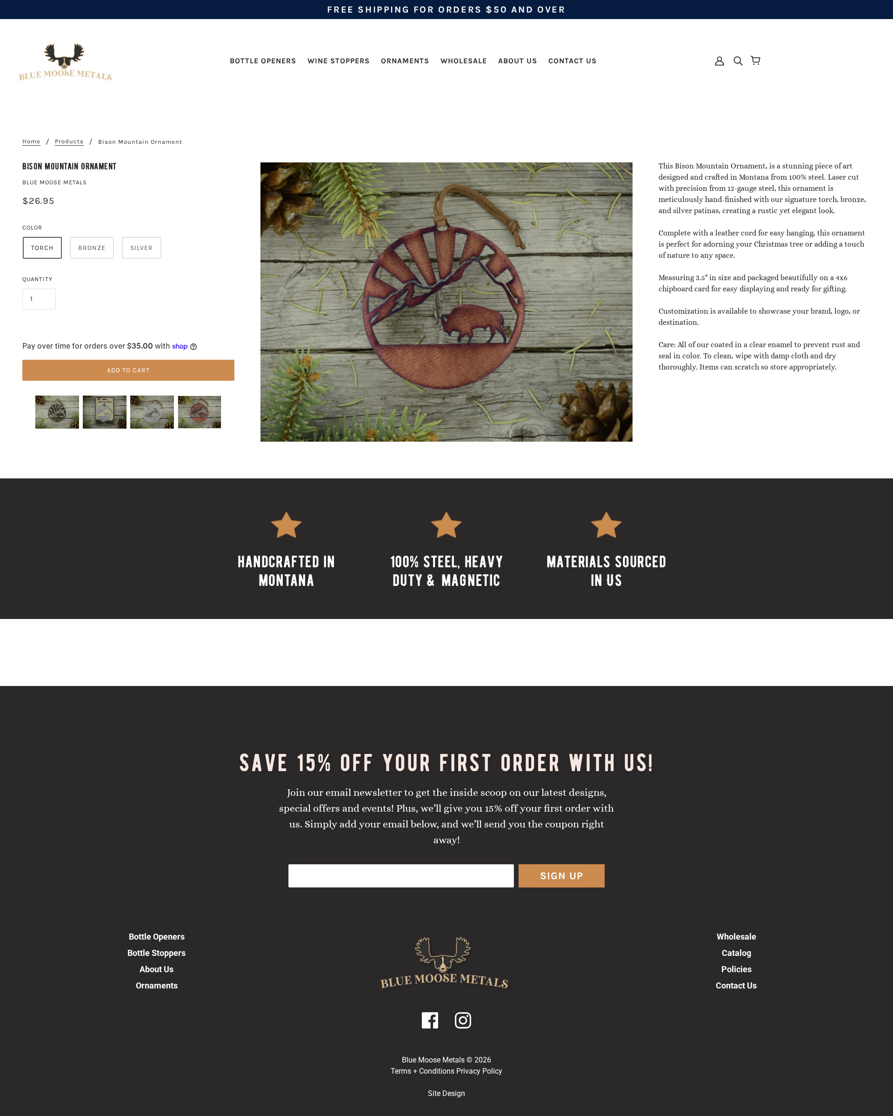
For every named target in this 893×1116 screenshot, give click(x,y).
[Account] (720, 60)
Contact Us (736, 985)
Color (32, 227)
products (69, 141)
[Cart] (757, 61)
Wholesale (736, 936)
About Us (156, 969)
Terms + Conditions (422, 1071)
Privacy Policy (479, 1071)
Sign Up (561, 876)
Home (31, 141)
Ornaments (157, 985)
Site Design (446, 1093)
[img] (735, 60)
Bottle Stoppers (156, 953)
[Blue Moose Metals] (65, 60)
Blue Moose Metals (54, 182)
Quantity (37, 279)
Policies (736, 969)
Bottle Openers (157, 936)
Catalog (736, 953)
